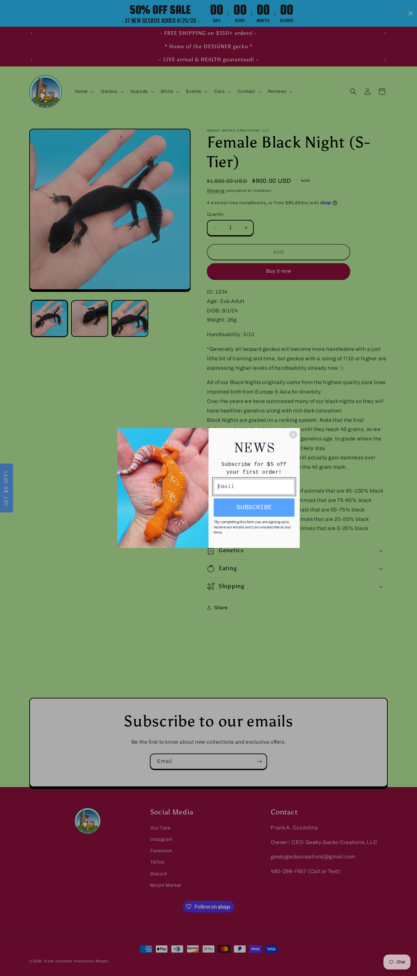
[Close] (293, 434)
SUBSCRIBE (254, 507)
